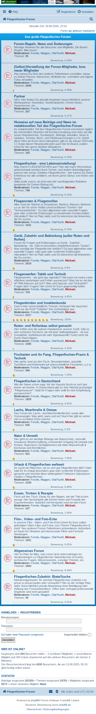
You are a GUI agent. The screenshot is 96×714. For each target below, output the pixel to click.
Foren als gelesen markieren (78, 30)
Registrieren (30, 612)
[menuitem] (13, 12)
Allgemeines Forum (29, 551)
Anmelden (8, 612)
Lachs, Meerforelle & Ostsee (35, 410)
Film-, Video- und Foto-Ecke (35, 519)
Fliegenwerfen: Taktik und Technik (40, 274)
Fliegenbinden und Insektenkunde (40, 303)
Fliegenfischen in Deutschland (37, 381)
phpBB (35, 700)
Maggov (45, 53)
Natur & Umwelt (26, 436)
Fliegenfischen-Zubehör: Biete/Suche (42, 576)
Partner (19, 96)
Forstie (35, 53)
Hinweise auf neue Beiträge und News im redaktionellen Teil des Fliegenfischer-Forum (48, 124)
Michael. (70, 53)
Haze (43, 684)
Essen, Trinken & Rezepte (33, 493)
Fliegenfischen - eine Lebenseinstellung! (45, 163)
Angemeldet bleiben (76, 634)
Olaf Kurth (58, 53)
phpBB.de (65, 704)
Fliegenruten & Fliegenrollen (36, 201)
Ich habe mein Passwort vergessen (22, 634)
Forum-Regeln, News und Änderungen (43, 44)
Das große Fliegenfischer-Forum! (48, 37)
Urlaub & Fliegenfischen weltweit (39, 464)
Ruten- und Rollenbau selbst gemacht (42, 326)
